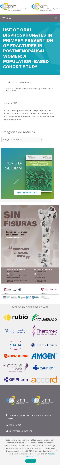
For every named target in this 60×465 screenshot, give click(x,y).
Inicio (12, 82)
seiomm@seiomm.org (20, 431)
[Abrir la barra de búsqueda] (56, 18)
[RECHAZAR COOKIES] (56, 450)
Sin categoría (23, 82)
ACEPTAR (31, 461)
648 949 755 (15, 424)
